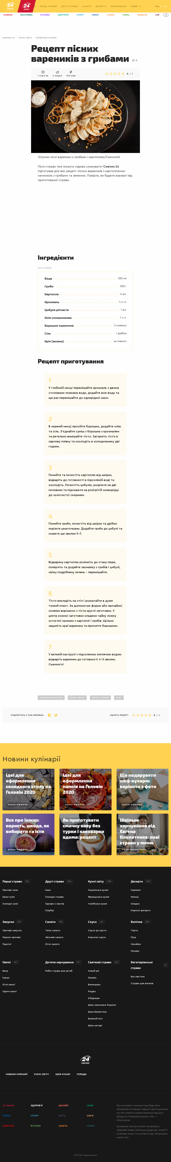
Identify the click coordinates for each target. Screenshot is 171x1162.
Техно (95, 15)
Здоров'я (63, 15)
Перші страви (48, 6)
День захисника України (102, 1005)
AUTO (62, 1116)
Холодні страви (54, 897)
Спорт (80, 15)
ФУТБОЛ (36, 1126)
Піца (133, 937)
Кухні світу (25, 38)
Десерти (101, 6)
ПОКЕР (91, 1126)
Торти (134, 930)
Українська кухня (46, 38)
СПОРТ (35, 1116)
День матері (95, 1025)
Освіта (110, 15)
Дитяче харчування (62, 962)
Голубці (49, 910)
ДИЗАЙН (63, 1105)
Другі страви (69, 6)
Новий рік (93, 971)
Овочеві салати (54, 937)
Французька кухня (98, 897)
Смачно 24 (9, 38)
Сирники (136, 890)
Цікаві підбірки (18, 804)
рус (165, 6)
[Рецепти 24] (10, 6)
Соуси (95, 921)
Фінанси (142, 15)
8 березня (94, 998)
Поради (82, 1074)
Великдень (94, 984)
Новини (7, 15)
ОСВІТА (63, 1126)
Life (157, 15)
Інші (119, 697)
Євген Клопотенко (134, 849)
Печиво (135, 951)
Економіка (26, 15)
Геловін (92, 978)
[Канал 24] (25, 6)
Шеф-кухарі (62, 1074)
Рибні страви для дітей (58, 971)
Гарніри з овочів (54, 904)
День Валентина (97, 1012)
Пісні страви (100, 697)
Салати (87, 6)
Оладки (135, 904)
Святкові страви (103, 962)
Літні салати (52, 944)
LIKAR (90, 1105)
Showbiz (45, 15)
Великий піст (95, 1019)
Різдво (92, 991)
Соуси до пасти (97, 930)
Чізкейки (136, 944)
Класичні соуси (97, 937)
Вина (5, 971)
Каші (48, 890)
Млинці (135, 897)
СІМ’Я (90, 1116)
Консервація (119, 6)
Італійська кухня (97, 904)
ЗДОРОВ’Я (37, 1105)
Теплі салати (52, 930)
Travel (126, 15)
